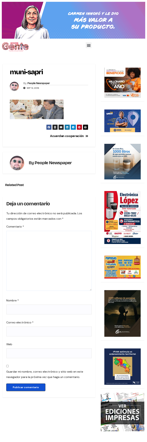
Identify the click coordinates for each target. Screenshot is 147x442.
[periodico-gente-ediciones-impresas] (122, 412)
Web (9, 344)
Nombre (12, 300)
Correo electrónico (20, 322)
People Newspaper (38, 83)
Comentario (15, 226)
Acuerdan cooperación (67, 136)
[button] (89, 45)
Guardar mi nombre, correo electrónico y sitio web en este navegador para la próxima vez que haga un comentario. (44, 374)
